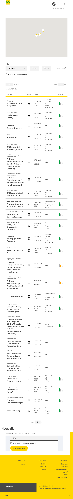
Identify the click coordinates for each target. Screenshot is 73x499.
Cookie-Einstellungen (61, 477)
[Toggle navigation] (60, 4)
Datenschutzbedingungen (30, 443)
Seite (55, 84)
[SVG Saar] (8, 2)
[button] (43, 30)
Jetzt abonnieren (19, 448)
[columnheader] (15, 94)
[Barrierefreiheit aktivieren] (54, 4)
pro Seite (16, 84)
